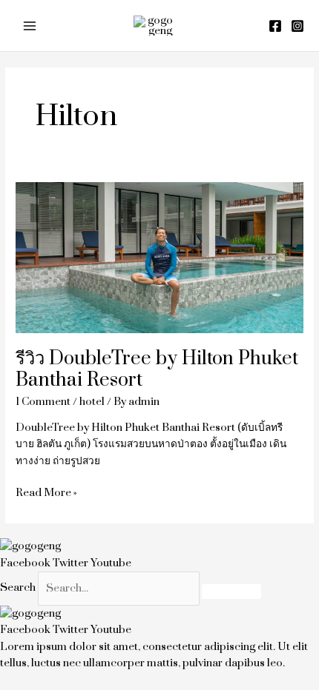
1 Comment (43, 402)
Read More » (46, 492)
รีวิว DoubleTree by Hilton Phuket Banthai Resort (157, 369)
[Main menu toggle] (30, 25)
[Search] (231, 591)
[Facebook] (275, 26)
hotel (92, 402)
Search (18, 588)
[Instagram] (297, 26)
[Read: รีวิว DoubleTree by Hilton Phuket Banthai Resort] (159, 256)
